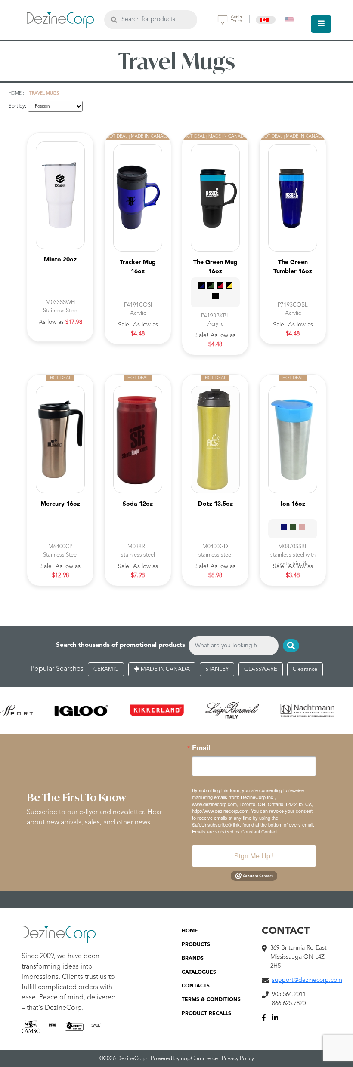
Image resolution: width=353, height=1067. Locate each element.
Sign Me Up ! (254, 856)
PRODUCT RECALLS (206, 1013)
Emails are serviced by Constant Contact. (235, 831)
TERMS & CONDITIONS (211, 999)
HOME (190, 931)
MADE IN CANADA (164, 669)
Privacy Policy (238, 1058)
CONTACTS (196, 986)
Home (15, 93)
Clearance (305, 669)
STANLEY (217, 669)
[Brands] (176, 710)
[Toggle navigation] (321, 24)
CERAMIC (105, 669)
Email (201, 747)
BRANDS (193, 958)
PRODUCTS (196, 944)
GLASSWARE (260, 669)
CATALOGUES (199, 972)
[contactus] (230, 19)
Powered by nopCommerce (184, 1058)
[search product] (113, 19)
